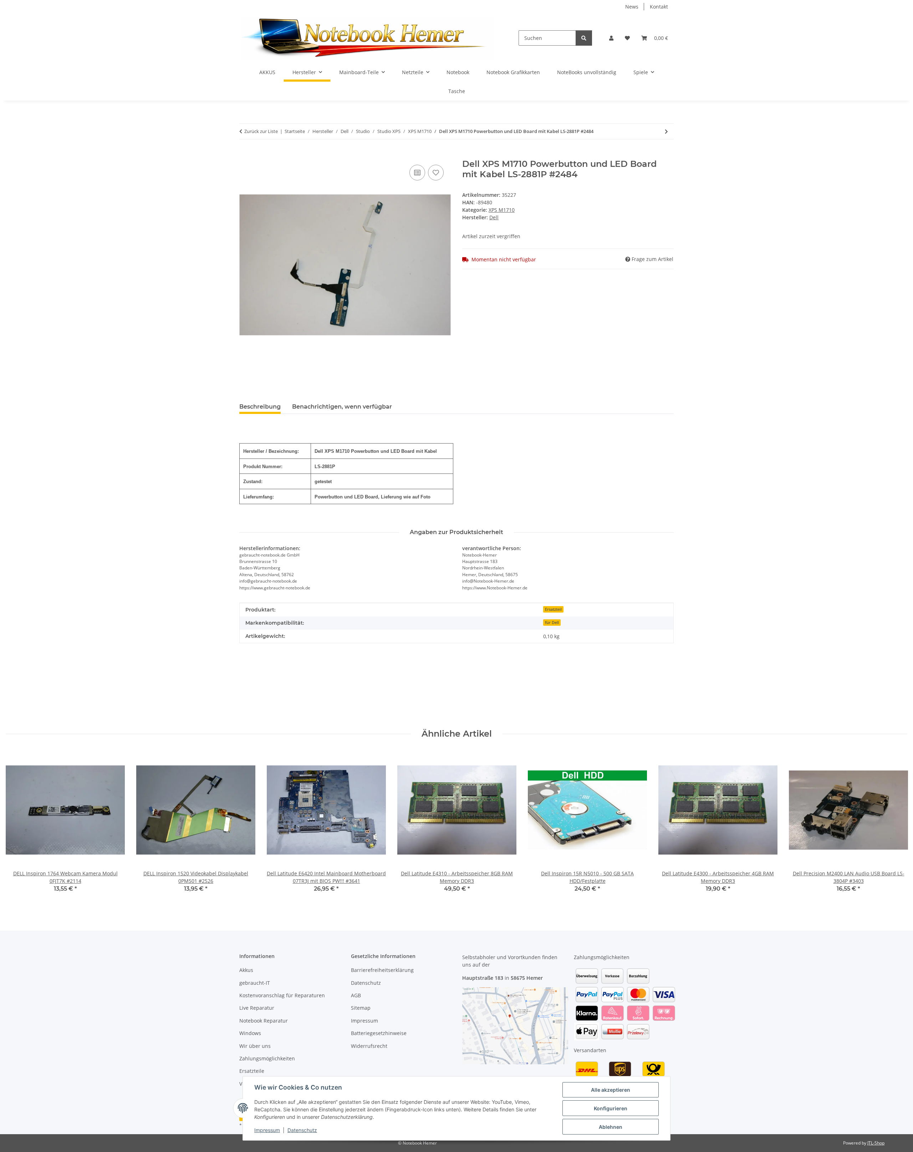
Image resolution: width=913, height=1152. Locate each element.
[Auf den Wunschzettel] (436, 172)
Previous (18, 826)
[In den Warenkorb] (245, 155)
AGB (356, 995)
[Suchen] (584, 38)
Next (896, 826)
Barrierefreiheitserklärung (382, 970)
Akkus (246, 970)
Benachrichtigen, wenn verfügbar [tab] (342, 406)
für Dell (552, 622)
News (631, 6)
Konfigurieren (610, 1108)
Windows (250, 1033)
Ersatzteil (553, 609)
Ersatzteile (251, 1070)
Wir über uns (255, 1046)
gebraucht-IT (254, 982)
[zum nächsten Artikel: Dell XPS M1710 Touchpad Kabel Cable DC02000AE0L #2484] (666, 131)
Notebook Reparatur (263, 1020)
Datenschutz (302, 1130)
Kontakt (659, 6)
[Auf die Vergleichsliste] (417, 172)
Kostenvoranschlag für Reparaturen (282, 995)
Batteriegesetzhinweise (379, 1033)
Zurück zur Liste (261, 131)
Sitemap (361, 1007)
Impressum (267, 1130)
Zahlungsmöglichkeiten (267, 1058)
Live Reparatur (256, 1007)
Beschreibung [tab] (260, 406)
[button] (611, 38)
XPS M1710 (502, 209)
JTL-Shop (875, 1143)
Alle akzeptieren (610, 1090)
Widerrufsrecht (369, 1046)
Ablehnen (610, 1127)
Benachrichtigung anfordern (279, 698)
